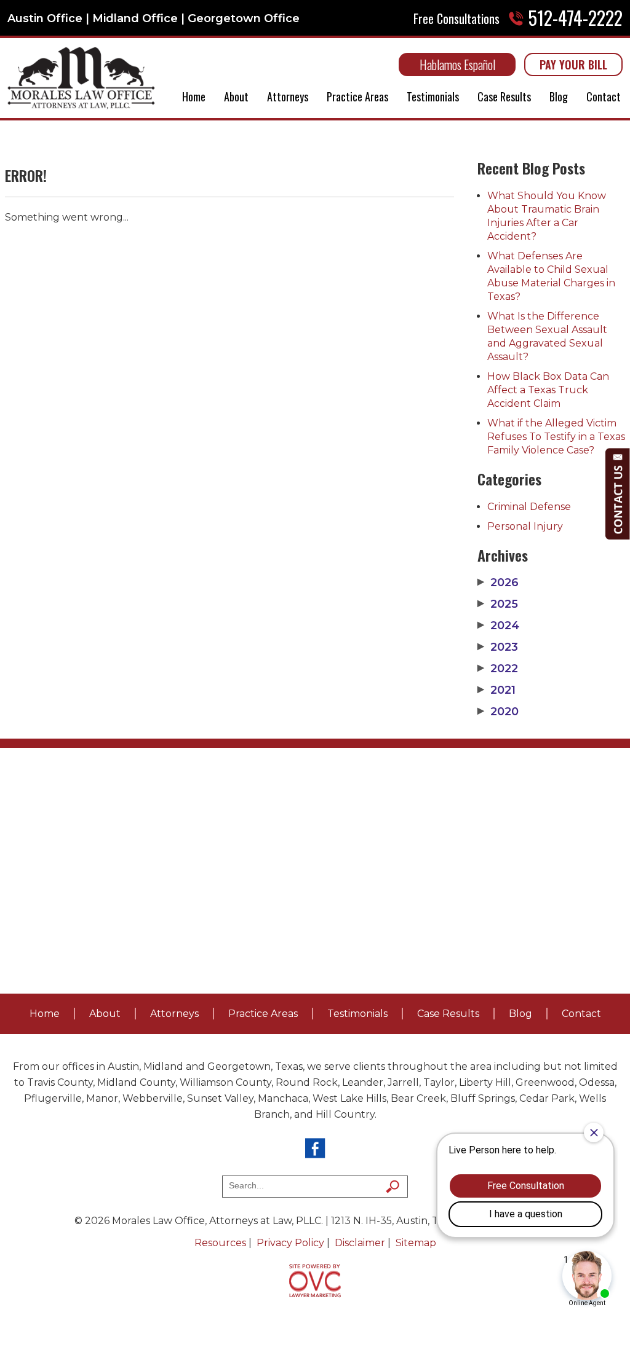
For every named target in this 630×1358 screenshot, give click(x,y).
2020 (498, 711)
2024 (498, 625)
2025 (497, 604)
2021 (496, 690)
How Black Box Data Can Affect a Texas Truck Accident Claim (548, 390)
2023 (497, 647)
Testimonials (433, 96)
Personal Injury (525, 526)
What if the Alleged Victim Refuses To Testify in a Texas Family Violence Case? (556, 436)
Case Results (504, 96)
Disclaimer (360, 1243)
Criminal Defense (529, 506)
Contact (603, 96)
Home (193, 96)
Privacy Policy (290, 1243)
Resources (220, 1243)
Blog (558, 96)
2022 (497, 668)
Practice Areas (357, 96)
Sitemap (416, 1243)
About (236, 96)
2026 (498, 582)
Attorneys (287, 96)
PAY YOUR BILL (573, 65)
